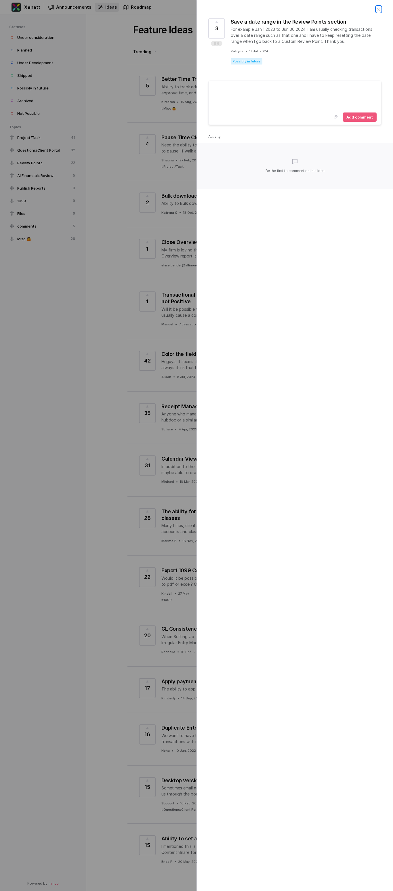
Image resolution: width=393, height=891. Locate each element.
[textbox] (294, 95)
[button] (216, 43)
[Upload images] (335, 117)
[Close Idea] (378, 9)
